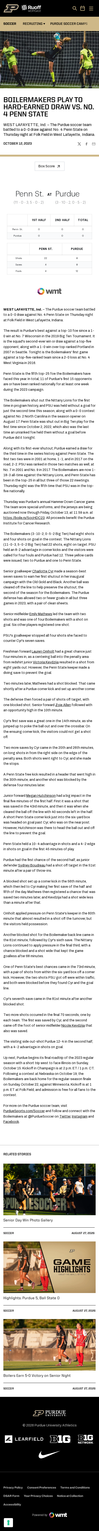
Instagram (79, 1116)
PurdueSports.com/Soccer (24, 1111)
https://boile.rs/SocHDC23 (24, 518)
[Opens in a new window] (24, 1439)
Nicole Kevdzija (73, 1025)
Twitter (64, 1116)
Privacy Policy (13, 1487)
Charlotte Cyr (42, 571)
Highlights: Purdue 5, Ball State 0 (31, 1298)
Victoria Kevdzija (46, 662)
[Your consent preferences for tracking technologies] (8, 1522)
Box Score (46, 166)
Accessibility (12, 1504)
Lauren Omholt (43, 651)
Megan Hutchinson (41, 795)
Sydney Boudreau (31, 865)
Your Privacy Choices (38, 1496)
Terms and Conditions (75, 1487)
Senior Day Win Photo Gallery (28, 1220)
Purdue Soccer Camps (69, 24)
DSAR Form (11, 1496)
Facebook (11, 1122)
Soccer (8, 1233)
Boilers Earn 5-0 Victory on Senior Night (37, 1376)
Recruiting (33, 24)
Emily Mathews (40, 614)
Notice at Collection (70, 1496)
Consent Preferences (41, 1487)
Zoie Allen (63, 705)
